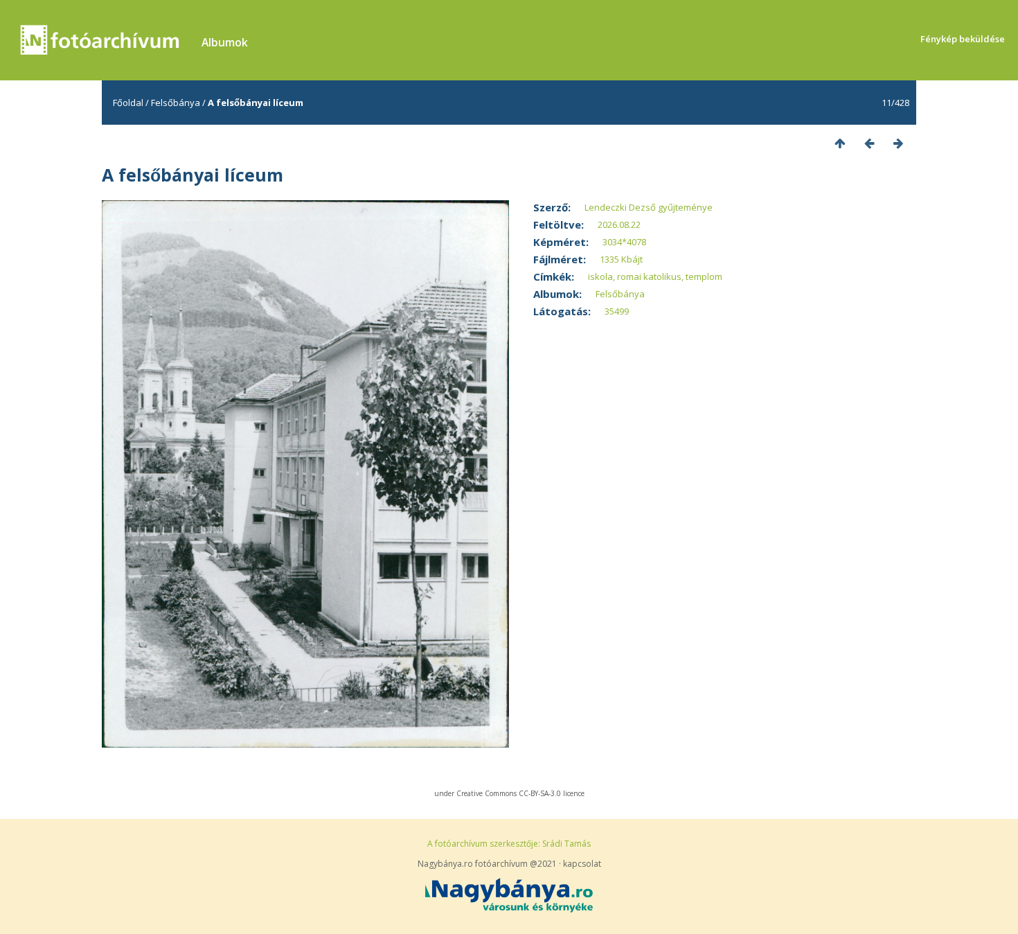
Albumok (225, 42)
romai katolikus (649, 276)
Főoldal (128, 102)
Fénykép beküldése (962, 39)
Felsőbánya (175, 102)
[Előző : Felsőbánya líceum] (869, 143)
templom (704, 276)
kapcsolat (582, 864)
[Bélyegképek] (840, 143)
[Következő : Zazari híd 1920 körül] (898, 143)
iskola (600, 276)
